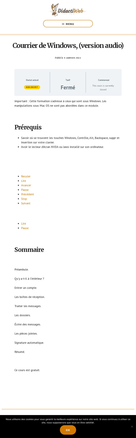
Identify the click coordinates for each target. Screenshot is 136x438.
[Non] (132, 426)
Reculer (26, 176)
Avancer (26, 185)
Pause (25, 190)
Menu (70, 24)
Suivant (25, 203)
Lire (23, 181)
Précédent (27, 194)
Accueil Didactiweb (68, 10)
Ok (68, 430)
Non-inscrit (32, 87)
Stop (24, 199)
